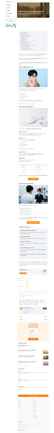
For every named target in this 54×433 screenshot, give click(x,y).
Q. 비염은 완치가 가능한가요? (25, 46)
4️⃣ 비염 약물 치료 (23, 41)
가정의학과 (27, 286)
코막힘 (21, 55)
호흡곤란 (28, 254)
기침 (26, 280)
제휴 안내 (19, 404)
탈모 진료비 (34, 403)
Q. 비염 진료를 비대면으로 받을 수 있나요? (27, 49)
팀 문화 (19, 402)
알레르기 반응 (31, 58)
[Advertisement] (33, 23)
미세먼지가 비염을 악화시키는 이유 (25, 34)
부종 (22, 96)
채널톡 (36, 416)
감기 (24, 217)
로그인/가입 (10, 21)
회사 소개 (19, 401)
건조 (29, 153)
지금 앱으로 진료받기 (33, 339)
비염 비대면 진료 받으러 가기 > (33, 222)
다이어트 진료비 (35, 404)
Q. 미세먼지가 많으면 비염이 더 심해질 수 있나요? (28, 45)
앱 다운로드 (10, 19)
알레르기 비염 (22, 100)
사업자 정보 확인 (27, 426)
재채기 (27, 282)
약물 (26, 160)
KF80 (27, 133)
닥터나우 (37, 249)
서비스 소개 (19, 403)
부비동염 (21, 214)
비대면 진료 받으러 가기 (23, 273)
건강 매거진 (34, 408)
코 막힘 (27, 283)
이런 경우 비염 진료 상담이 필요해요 (26, 42)
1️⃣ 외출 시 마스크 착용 (24, 37)
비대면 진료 (40, 249)
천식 (35, 254)
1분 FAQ (34, 409)
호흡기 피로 (27, 281)
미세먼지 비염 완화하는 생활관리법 (25, 35)
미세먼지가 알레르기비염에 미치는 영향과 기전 (28, 103)
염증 (36, 88)
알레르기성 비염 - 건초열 (29, 278)
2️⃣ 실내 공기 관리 (23, 38)
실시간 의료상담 (35, 410)
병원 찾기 (34, 402)
